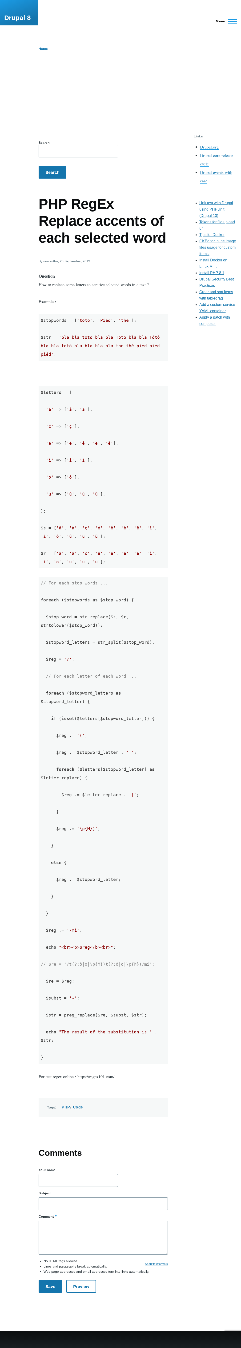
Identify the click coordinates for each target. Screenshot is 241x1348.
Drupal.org (209, 147)
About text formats (156, 1264)
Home (43, 49)
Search (44, 142)
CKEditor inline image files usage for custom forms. (217, 247)
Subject (45, 1193)
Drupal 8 (17, 17)
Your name (47, 1170)
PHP (66, 1107)
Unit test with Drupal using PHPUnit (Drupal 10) (216, 209)
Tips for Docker (212, 235)
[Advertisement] (120, 99)
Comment (46, 1216)
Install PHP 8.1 (211, 273)
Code (78, 1107)
